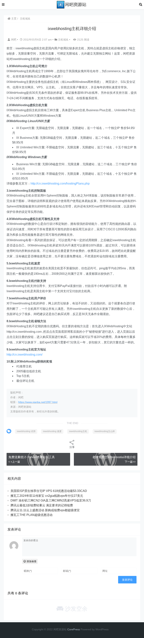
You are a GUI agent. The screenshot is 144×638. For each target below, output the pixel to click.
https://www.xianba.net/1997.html (37, 402)
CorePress (73, 629)
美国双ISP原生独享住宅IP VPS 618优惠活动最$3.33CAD (48, 490)
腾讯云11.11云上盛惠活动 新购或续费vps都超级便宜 (45, 510)
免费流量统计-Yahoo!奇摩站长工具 (31, 457)
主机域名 (25, 18)
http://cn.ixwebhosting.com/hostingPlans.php (60, 183)
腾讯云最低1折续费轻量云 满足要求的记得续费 (41, 505)
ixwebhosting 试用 (26, 431)
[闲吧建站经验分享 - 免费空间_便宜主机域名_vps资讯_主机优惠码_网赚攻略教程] (72, 4)
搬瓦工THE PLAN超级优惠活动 (31, 514)
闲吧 (14, 39)
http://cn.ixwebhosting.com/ (24, 354)
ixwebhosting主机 (78, 431)
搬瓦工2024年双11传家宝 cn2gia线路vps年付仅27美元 (46, 495)
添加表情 (31, 561)
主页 (13, 18)
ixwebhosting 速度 (52, 431)
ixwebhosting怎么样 (104, 431)
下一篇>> (130, 461)
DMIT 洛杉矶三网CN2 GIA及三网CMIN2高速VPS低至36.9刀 (50, 500)
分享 (72, 447)
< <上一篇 (14, 461)
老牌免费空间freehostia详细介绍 (114, 457)
